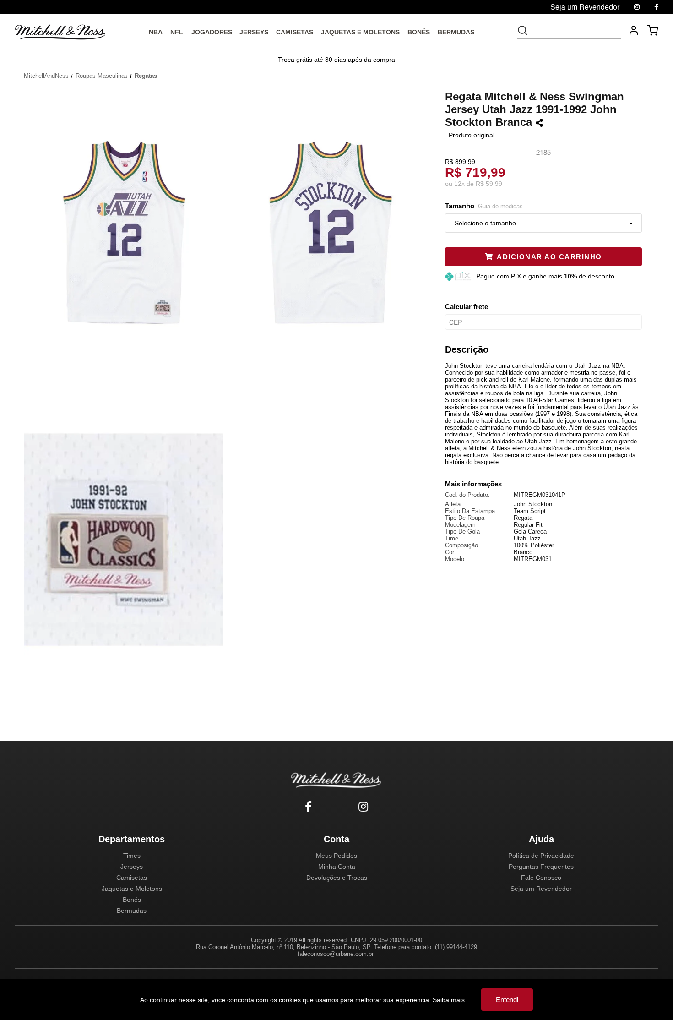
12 (459, 183)
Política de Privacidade (541, 855)
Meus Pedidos (336, 855)
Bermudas (132, 910)
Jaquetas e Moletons (132, 888)
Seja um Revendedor (541, 888)
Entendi (507, 1000)
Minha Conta (336, 866)
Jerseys (131, 866)
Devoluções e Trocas (336, 877)
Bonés (132, 899)
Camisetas (131, 877)
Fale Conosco (541, 877)
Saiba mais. (450, 1000)
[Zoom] (127, 231)
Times (132, 855)
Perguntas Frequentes (541, 866)
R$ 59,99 (489, 183)
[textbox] (575, 30)
